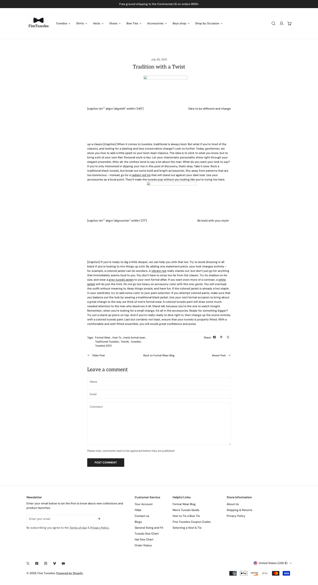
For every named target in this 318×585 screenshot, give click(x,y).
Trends (125, 341)
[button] (290, 23)
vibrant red (158, 271)
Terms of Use (78, 528)
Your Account (144, 504)
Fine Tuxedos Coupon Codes (192, 522)
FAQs (138, 510)
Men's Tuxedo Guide (186, 510)
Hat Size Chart (144, 539)
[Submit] (99, 518)
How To (116, 337)
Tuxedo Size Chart (147, 533)
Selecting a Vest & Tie (187, 528)
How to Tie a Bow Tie (186, 516)
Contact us (142, 516)
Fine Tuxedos (46, 573)
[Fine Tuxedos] (38, 23)
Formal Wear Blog (184, 504)
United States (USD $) (273, 563)
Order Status (143, 545)
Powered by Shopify (69, 573)
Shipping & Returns (239, 510)
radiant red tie (141, 175)
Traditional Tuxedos (107, 341)
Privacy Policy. (99, 528)
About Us (233, 504)
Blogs (138, 522)
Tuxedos (136, 341)
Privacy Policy (236, 516)
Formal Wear (102, 337)
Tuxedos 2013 (103, 345)
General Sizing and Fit (149, 528)
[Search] (273, 23)
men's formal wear (134, 337)
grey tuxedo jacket (121, 280)
